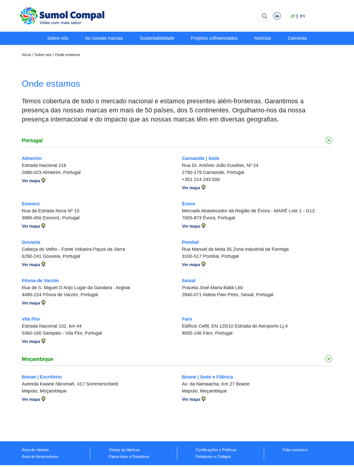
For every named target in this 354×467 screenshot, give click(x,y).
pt (293, 15)
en (302, 15)
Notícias (262, 38)
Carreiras (297, 38)
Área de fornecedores (40, 456)
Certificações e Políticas (216, 450)
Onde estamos (67, 54)
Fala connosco (295, 450)
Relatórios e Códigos (213, 456)
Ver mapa (31, 181)
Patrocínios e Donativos (129, 456)
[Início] (62, 16)
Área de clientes (35, 450)
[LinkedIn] (278, 16)
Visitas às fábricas (124, 450)
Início (26, 54)
